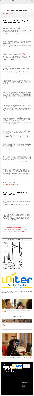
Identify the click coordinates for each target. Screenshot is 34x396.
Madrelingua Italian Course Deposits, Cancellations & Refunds (16, 21)
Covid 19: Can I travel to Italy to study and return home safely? (12, 227)
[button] (26, 366)
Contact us (16, 184)
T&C (24, 54)
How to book (12, 184)
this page (18, 54)
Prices (8, 184)
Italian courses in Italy (25, 381)
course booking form (7, 170)
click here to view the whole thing (14, 46)
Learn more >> (4, 311)
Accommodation (13, 231)
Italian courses (5, 184)
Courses (7, 231)
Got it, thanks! (19, 2)
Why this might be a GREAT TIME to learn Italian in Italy (15, 193)
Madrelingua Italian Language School (17, 7)
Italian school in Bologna (17, 27)
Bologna (4, 231)
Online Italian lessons (25, 382)
